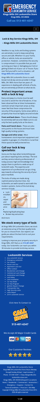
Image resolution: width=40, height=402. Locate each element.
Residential (12, 382)
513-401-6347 (24, 20)
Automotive (33, 382)
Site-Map (32, 387)
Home (5, 382)
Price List (24, 387)
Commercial (22, 382)
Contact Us (29, 385)
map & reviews (28, 372)
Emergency (11, 385)
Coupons (20, 385)
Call (20, 399)
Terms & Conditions (12, 387)
